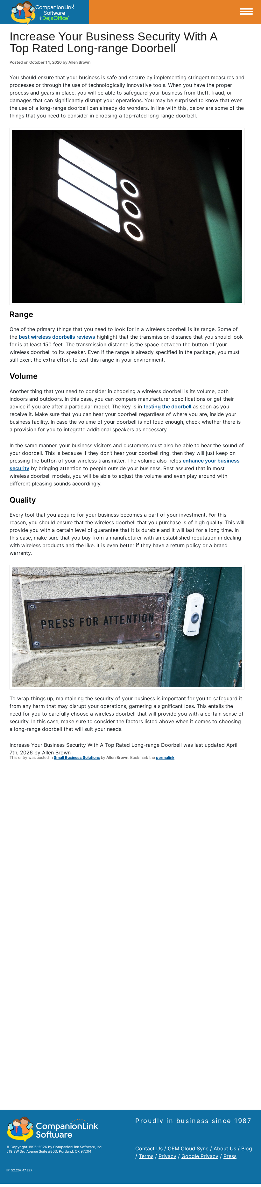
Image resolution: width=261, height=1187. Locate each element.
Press (229, 1156)
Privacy (167, 1156)
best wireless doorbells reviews (57, 337)
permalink (165, 757)
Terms (146, 1156)
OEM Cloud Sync (188, 1148)
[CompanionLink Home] (44, 12)
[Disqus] (127, 856)
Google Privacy (199, 1156)
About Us (225, 1148)
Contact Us (149, 1148)
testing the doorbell (167, 406)
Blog (246, 1148)
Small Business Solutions (77, 757)
